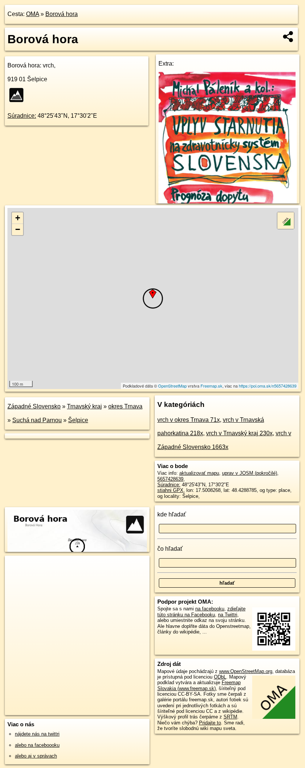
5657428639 (170, 479)
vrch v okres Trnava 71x (188, 420)
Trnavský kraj (84, 406)
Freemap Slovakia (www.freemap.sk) (199, 685)
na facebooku (209, 608)
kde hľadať (171, 514)
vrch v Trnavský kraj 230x (239, 433)
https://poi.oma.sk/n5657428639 (267, 386)
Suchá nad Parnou (37, 420)
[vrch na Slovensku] (18, 95)
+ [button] (17, 217)
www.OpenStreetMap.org (245, 671)
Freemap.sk (211, 386)
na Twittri (227, 614)
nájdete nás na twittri (37, 734)
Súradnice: (21, 116)
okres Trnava (125, 406)
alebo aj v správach (36, 756)
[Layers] (285, 220)
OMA (32, 14)
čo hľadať (170, 549)
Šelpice (78, 420)
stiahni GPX (170, 490)
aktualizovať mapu (199, 473)
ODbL (220, 677)
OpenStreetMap (172, 386)
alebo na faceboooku (37, 745)
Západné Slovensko (34, 406)
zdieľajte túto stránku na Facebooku (201, 611)
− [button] (17, 229)
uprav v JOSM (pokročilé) (249, 473)
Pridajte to (210, 723)
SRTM (230, 717)
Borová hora (61, 14)
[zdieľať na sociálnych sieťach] (288, 36)
